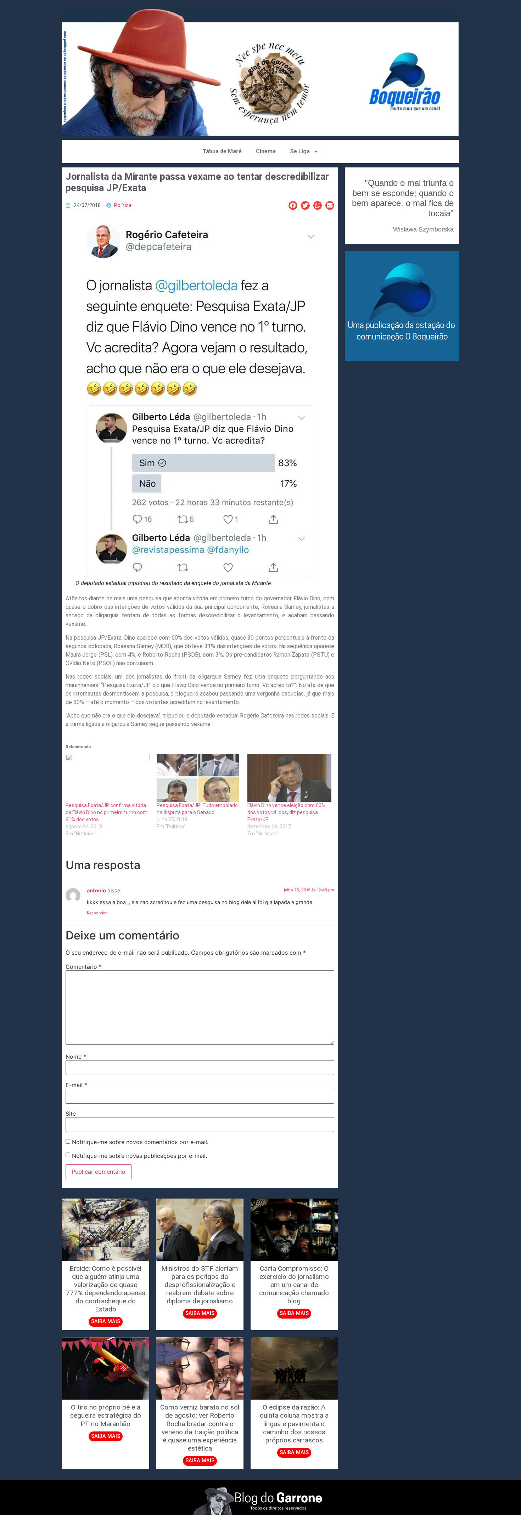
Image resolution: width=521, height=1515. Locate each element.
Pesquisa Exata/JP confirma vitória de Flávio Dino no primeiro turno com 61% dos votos (106, 812)
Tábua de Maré (222, 151)
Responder (97, 912)
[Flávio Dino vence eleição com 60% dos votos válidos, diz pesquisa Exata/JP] (289, 778)
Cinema (266, 151)
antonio (96, 890)
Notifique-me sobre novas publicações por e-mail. (139, 1156)
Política (122, 205)
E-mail (76, 1085)
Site (71, 1113)
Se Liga (300, 151)
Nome (76, 1056)
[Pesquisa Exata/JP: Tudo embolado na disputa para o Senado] (199, 778)
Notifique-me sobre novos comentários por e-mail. (140, 1142)
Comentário (84, 967)
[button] (292, 205)
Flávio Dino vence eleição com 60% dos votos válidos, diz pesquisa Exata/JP (286, 812)
